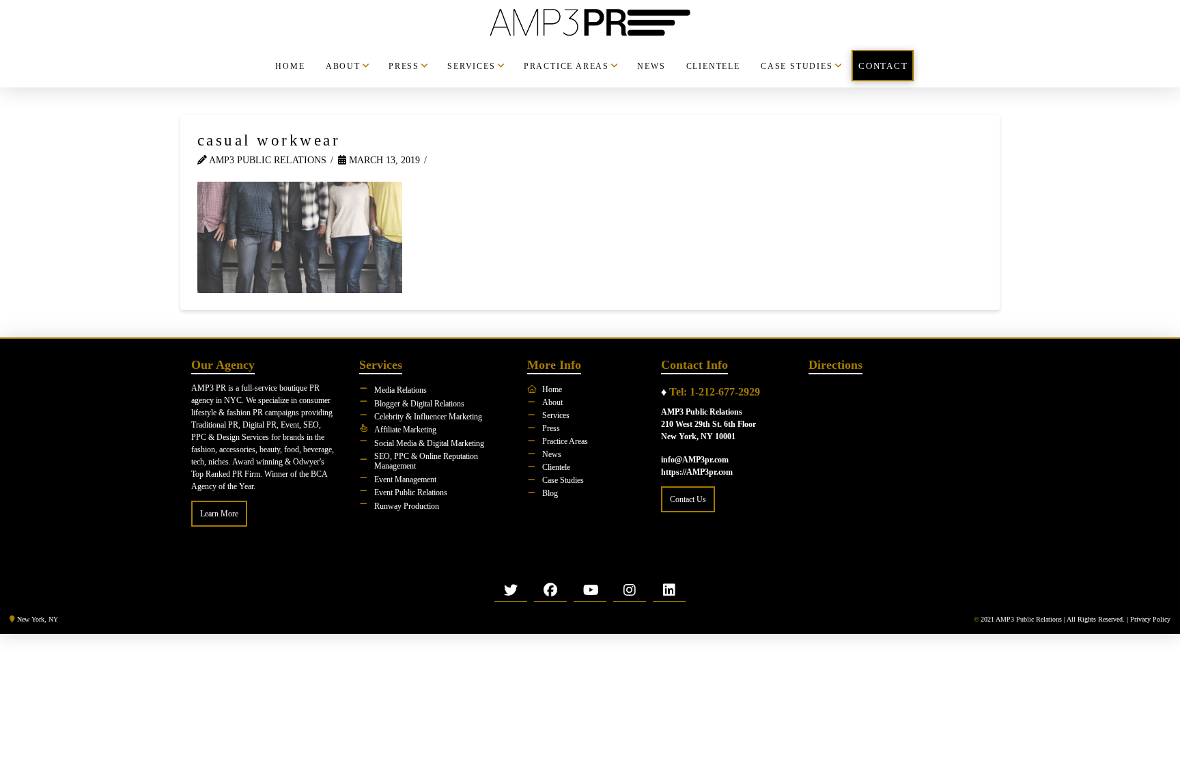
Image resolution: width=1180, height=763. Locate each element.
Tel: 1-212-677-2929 (714, 392)
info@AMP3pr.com (695, 459)
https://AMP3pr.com (697, 472)
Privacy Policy (1150, 619)
